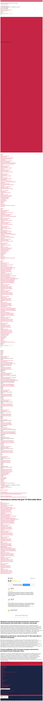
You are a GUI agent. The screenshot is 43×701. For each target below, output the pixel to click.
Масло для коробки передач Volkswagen (9, 87)
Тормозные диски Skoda (5, 96)
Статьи (1, 64)
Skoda (1, 26)
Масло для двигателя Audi (6, 75)
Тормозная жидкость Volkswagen (7, 88)
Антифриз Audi (3, 74)
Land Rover (2, 44)
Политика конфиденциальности (7, 66)
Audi (1, 18)
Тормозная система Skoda (6, 29)
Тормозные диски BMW (5, 113)
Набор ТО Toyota (4, 56)
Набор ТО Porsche (4, 32)
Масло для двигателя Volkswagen (7, 86)
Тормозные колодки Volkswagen (7, 91)
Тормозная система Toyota (6, 139)
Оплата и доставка (4, 144)
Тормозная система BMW (6, 40)
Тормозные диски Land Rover (6, 123)
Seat (1, 34)
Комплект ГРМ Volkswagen (6, 23)
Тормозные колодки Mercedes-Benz (8, 119)
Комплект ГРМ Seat (4, 35)
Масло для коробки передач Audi (7, 76)
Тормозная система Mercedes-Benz (8, 43)
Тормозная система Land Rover (7, 46)
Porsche (2, 30)
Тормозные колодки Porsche (6, 103)
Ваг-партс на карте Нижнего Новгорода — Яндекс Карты (21, 617)
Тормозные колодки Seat (6, 109)
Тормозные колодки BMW (6, 114)
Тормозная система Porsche (6, 33)
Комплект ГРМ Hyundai (5, 48)
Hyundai (2, 47)
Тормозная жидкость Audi (6, 77)
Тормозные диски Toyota (6, 140)
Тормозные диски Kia (5, 135)
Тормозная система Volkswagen (7, 89)
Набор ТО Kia (3, 53)
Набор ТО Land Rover (5, 45)
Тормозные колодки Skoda (6, 97)
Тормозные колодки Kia (5, 136)
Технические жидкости (5, 57)
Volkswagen (3, 22)
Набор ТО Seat (3, 36)
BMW (1, 38)
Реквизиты (2, 65)
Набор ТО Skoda (3, 28)
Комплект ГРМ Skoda (5, 27)
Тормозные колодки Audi (6, 80)
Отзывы (2, 63)
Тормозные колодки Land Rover (7, 124)
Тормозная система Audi (5, 78)
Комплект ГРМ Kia (4, 52)
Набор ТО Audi (3, 20)
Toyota (1, 55)
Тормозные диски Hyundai (6, 129)
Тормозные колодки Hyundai (6, 130)
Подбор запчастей (4, 143)
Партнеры (2, 62)
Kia (1, 51)
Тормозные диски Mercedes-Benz (7, 118)
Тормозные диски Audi (5, 79)
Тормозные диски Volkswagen (7, 90)
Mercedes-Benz (3, 41)
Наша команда (3, 61)
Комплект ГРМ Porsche (5, 31)
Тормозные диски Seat (5, 108)
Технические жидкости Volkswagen (8, 25)
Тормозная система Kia (5, 54)
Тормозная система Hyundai (6, 50)
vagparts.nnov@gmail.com (6, 9)
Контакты (2, 206)
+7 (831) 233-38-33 (4, 486)
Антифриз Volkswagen (5, 85)
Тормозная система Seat (5, 37)
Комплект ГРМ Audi (4, 19)
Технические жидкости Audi (6, 21)
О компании (3, 145)
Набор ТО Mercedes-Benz (5, 496)
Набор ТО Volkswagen (5, 24)
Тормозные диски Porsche (6, 102)
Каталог (2, 69)
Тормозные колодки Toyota (6, 141)
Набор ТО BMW (3, 39)
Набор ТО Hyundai (4, 49)
